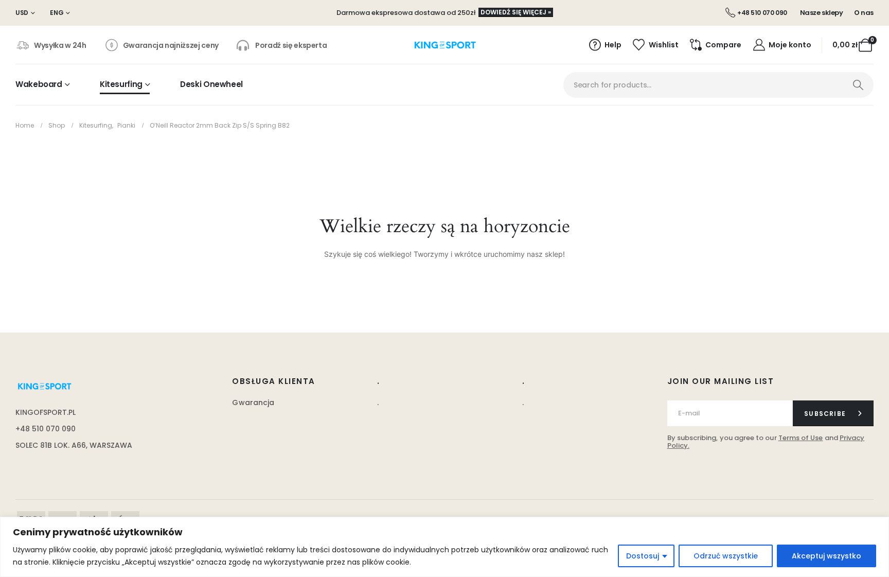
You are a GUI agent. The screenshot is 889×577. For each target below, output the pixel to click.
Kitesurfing (121, 84)
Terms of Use (800, 438)
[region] (444, 547)
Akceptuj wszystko (826, 556)
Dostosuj (642, 556)
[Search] (858, 85)
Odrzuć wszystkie (726, 556)
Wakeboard (38, 84)
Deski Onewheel (211, 84)
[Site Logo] (445, 45)
